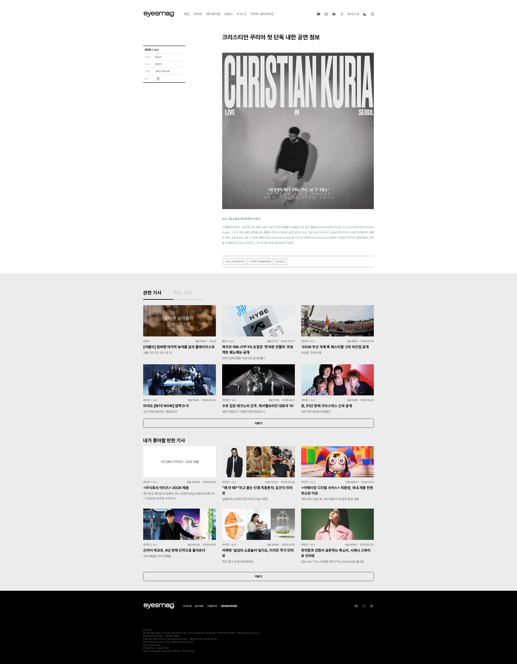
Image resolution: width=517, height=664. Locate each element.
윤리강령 (199, 606)
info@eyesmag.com (248, 633)
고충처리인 (212, 606)
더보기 (258, 423)
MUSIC (280, 261)
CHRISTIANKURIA (260, 261)
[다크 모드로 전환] (365, 14)
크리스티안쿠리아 (234, 261)
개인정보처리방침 (229, 606)
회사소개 (353, 14)
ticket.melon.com (280, 237)
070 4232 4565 (226, 633)
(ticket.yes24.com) (320, 237)
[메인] (158, 14)
